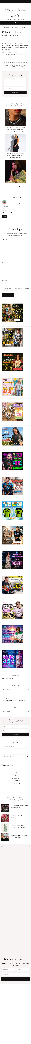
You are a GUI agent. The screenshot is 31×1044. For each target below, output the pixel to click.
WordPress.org (15, 783)
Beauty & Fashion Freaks (16, 13)
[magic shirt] (12, 569)
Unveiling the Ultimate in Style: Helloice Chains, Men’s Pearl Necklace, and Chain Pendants (15, 129)
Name (4, 262)
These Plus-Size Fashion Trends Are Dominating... (18, 826)
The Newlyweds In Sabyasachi (16, 816)
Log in (15, 775)
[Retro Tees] (12, 371)
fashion (15, 65)
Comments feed (15, 780)
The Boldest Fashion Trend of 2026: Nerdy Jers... (19, 806)
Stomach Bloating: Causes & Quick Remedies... (19, 836)
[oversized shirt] (12, 321)
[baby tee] (12, 519)
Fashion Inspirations (20, 27)
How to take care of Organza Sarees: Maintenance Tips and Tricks (15, 186)
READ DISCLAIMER (7, 678)
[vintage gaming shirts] (12, 494)
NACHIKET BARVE (20, 66)
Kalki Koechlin (11, 66)
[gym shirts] (12, 544)
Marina (10, 200)
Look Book (5, 29)
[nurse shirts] (12, 420)
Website (4, 280)
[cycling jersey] (12, 593)
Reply (4, 216)
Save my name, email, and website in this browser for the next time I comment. (15, 289)
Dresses (11, 65)
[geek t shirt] (12, 643)
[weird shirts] (12, 470)
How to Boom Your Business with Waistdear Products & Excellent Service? (15, 155)
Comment (5, 239)
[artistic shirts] (12, 668)
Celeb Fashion (5, 27)
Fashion (12, 27)
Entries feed (15, 778)
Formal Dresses (23, 65)
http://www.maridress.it (8, 212)
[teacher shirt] (12, 395)
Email (4, 271)
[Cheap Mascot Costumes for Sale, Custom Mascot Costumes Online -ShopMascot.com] (7, 765)
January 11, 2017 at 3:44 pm (14, 203)
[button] (15, 1)
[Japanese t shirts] (12, 346)
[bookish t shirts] (12, 445)
